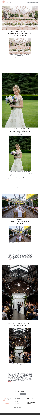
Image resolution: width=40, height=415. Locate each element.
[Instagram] (7, 404)
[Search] (37, 0)
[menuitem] (32, 2)
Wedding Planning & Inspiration (31, 402)
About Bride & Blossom (30, 399)
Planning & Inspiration (20, 31)
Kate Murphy (20, 134)
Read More (10, 259)
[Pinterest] (8, 404)
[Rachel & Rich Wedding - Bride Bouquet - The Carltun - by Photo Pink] (20, 100)
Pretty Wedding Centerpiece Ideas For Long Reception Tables (20, 34)
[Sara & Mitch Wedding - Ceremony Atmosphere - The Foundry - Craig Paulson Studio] (20, 292)
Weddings (20, 219)
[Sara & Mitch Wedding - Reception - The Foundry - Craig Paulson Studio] (20, 206)
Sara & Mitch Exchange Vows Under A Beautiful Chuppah (20, 324)
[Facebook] (5, 404)
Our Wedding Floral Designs (30, 398)
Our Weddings (29, 403)
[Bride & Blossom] (7, 399)
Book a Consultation (29, 404)
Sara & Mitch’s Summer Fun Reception (20, 222)
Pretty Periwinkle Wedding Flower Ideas (20, 132)
